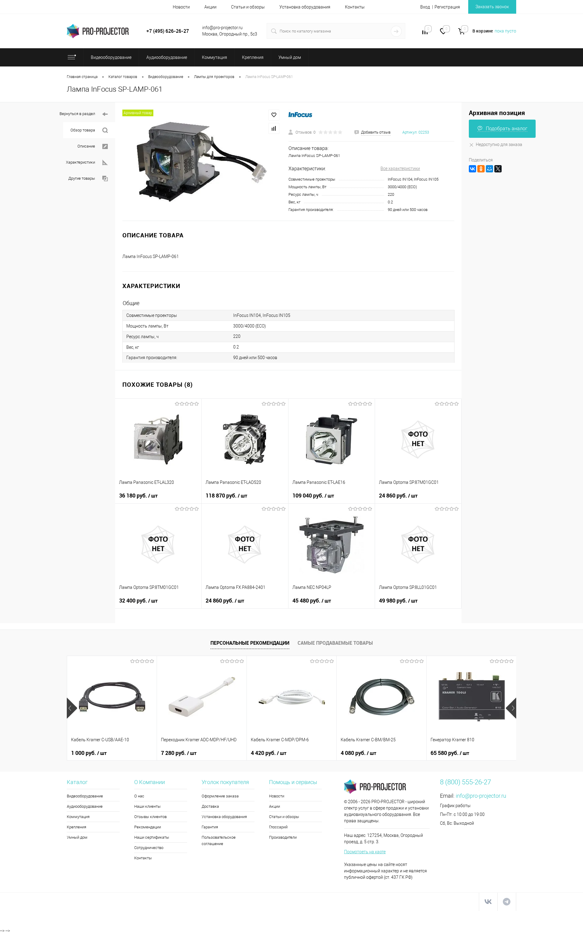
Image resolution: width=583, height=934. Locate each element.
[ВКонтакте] (472, 168)
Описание (86, 146)
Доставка (210, 806)
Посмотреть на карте (365, 851)
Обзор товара (82, 130)
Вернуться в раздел (77, 113)
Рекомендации (147, 827)
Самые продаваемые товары (335, 643)
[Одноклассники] (481, 168)
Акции (210, 7)
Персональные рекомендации (249, 643)
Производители (283, 837)
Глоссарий (278, 827)
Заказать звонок (492, 6)
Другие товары (81, 178)
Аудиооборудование (85, 806)
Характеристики (80, 162)
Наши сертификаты (151, 837)
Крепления (76, 827)
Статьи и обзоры (248, 7)
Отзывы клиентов (150, 816)
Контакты (355, 7)
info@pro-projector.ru (481, 796)
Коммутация (78, 816)
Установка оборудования (304, 7)
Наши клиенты (147, 806)
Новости (181, 7)
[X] (498, 168)
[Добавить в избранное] (273, 115)
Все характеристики (400, 168)
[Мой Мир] (489, 168)
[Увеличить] (202, 161)
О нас (139, 796)
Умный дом (77, 837)
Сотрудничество (148, 847)
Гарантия (210, 827)
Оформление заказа (220, 796)
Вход (425, 7)
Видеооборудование (85, 796)
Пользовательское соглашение (219, 840)
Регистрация (447, 7)
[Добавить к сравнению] (273, 128)
